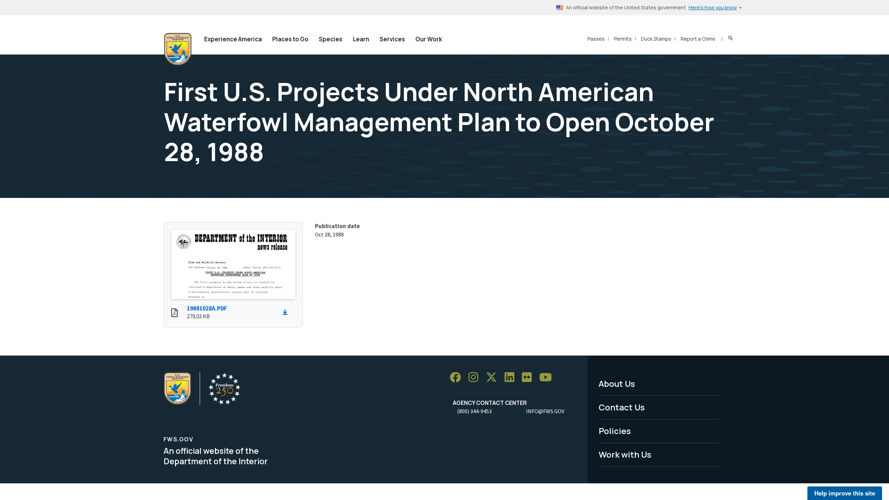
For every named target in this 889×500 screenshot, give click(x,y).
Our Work (428, 39)
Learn (361, 39)
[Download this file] (287, 312)
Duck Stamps (656, 38)
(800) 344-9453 (474, 411)
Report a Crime (698, 38)
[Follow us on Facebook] (458, 377)
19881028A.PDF (207, 308)
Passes (596, 38)
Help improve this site (844, 493)
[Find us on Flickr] (529, 377)
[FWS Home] (178, 49)
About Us (617, 383)
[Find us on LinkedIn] (512, 377)
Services (392, 39)
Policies (615, 430)
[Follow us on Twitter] (494, 377)
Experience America (233, 39)
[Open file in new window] (174, 313)
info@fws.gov (545, 411)
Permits (623, 38)
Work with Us (625, 454)
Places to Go (290, 39)
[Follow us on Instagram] (475, 377)
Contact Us (622, 407)
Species (330, 39)
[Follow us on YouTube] (548, 377)
